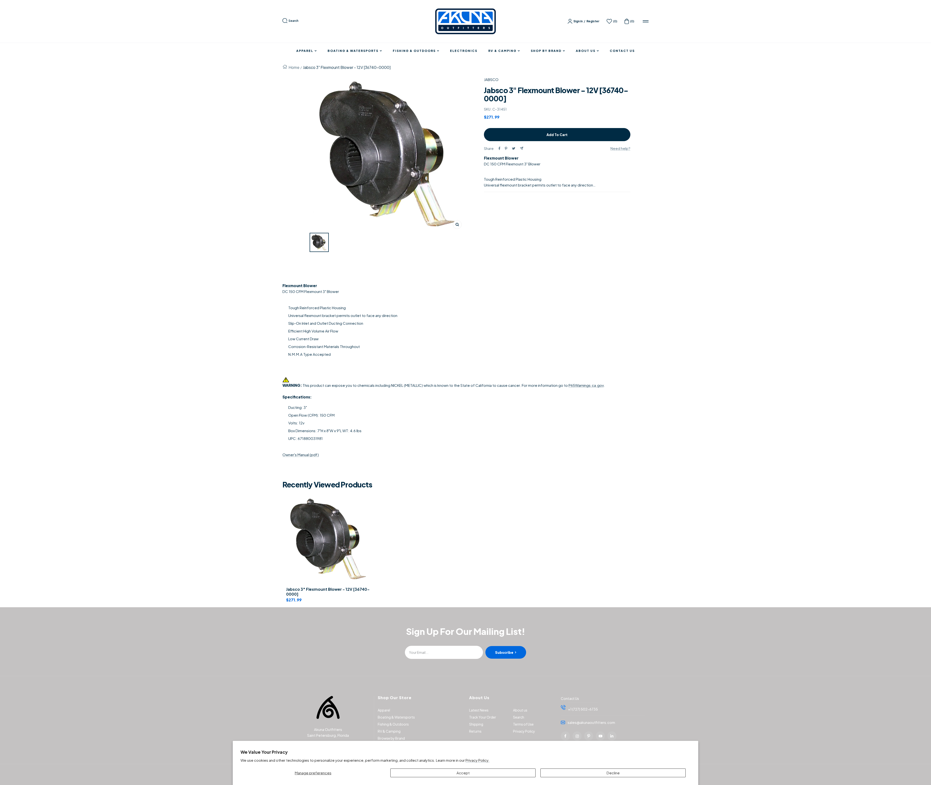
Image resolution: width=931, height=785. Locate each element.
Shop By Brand (546, 51)
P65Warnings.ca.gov (586, 385)
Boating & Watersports (353, 51)
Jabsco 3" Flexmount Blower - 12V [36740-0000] (328, 592)
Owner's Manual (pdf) (300, 454)
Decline (613, 772)
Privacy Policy (524, 731)
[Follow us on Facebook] (565, 736)
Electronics (463, 51)
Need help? (620, 148)
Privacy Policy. (478, 760)
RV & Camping (502, 51)
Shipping (476, 724)
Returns (475, 731)
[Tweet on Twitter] (514, 148)
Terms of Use (523, 724)
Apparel (304, 51)
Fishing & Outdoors (414, 51)
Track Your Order (482, 717)
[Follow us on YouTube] (600, 736)
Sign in (578, 21)
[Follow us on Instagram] (577, 736)
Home (294, 67)
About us (520, 710)
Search (293, 21)
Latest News (479, 710)
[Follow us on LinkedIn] (612, 736)
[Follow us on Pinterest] (588, 736)
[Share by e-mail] (521, 148)
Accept (463, 772)
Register (592, 21)
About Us (585, 51)
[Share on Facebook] (499, 148)
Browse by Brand (391, 738)
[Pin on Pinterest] (506, 148)
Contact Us (622, 51)
